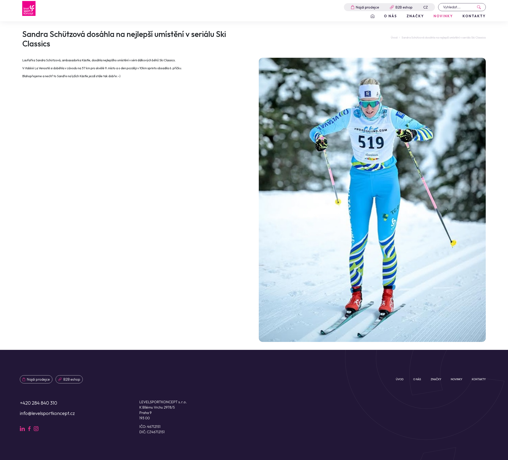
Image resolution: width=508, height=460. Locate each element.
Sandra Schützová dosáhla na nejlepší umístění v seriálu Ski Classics (444, 37)
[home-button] (372, 16)
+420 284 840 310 (38, 403)
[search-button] (480, 7)
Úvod (394, 37)
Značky (415, 16)
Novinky (443, 16)
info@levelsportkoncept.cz (47, 413)
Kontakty (474, 16)
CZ (425, 7)
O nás (390, 16)
